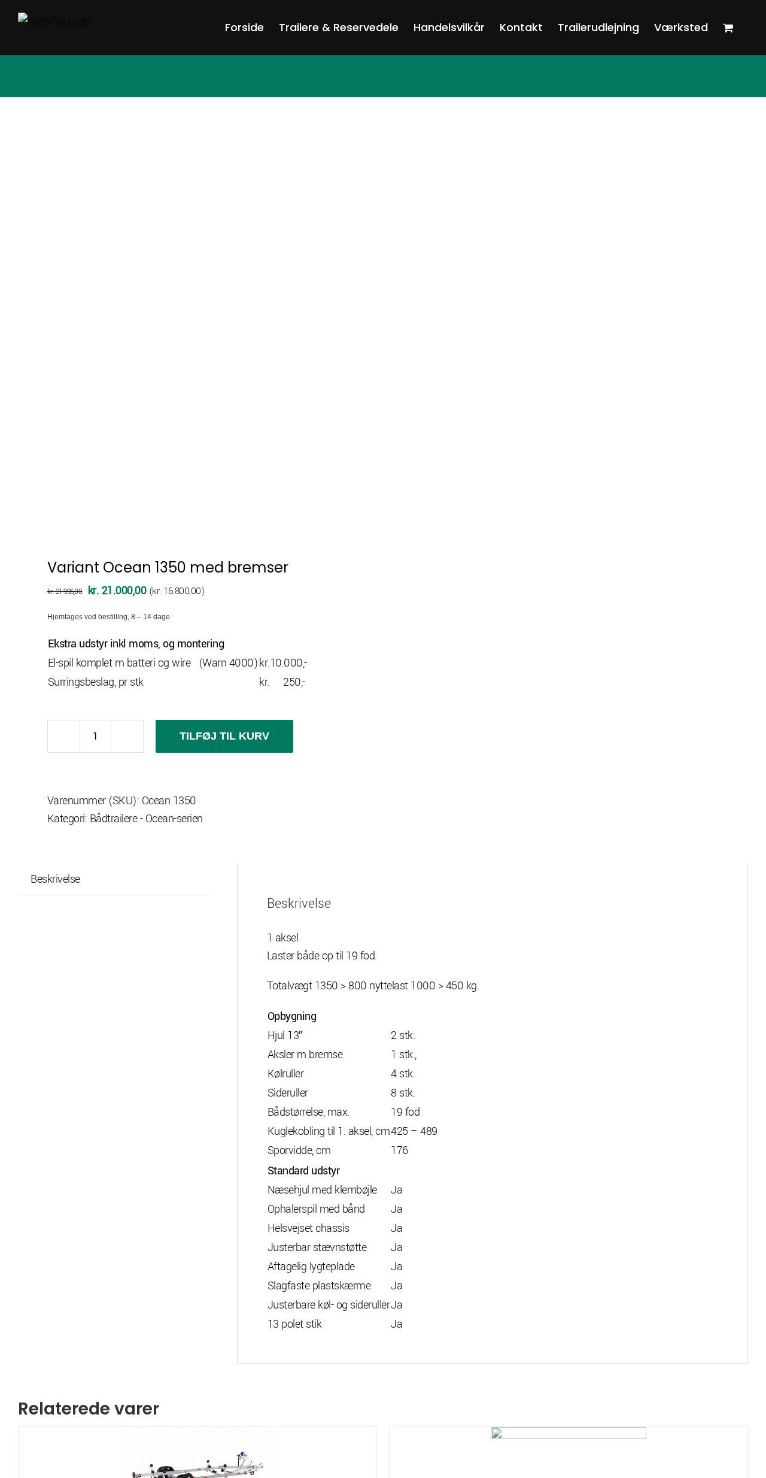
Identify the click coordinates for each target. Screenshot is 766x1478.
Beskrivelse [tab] (55, 879)
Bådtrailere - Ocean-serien (146, 818)
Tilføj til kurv (224, 736)
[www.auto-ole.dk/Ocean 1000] (193, 320)
